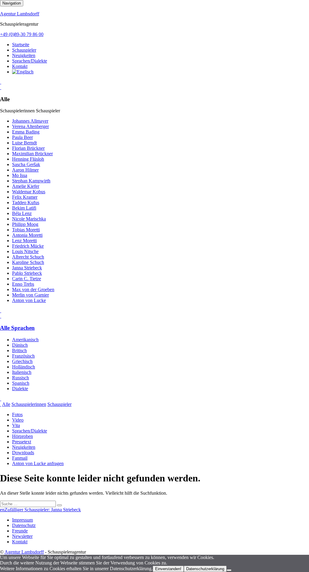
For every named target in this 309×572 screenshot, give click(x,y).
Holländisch (23, 366)
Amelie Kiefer (25, 186)
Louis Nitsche (25, 251)
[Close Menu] (0, 316)
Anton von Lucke (29, 300)
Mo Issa (19, 175)
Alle (6, 404)
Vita (16, 425)
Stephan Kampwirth (31, 180)
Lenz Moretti (24, 240)
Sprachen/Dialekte (29, 60)
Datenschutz (24, 525)
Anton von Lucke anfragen (38, 463)
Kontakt (19, 66)
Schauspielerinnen (28, 404)
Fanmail (19, 458)
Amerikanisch (25, 339)
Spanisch (20, 383)
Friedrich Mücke (28, 246)
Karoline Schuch (28, 262)
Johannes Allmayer (30, 121)
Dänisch (20, 345)
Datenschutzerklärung (205, 569)
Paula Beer (22, 137)
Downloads (23, 452)
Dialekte (20, 388)
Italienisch (21, 372)
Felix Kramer (24, 197)
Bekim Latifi (24, 207)
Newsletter (22, 536)
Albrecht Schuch (28, 256)
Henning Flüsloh (28, 159)
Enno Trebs (23, 284)
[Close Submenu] (0, 87)
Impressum (22, 519)
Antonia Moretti (27, 235)
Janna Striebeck (27, 267)
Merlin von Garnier (30, 294)
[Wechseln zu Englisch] (22, 71)
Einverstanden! (168, 569)
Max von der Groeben (33, 289)
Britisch (19, 350)
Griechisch (22, 361)
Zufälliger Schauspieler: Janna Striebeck (43, 509)
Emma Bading (26, 131)
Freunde (20, 530)
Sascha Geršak (26, 164)
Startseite (20, 44)
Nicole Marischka (29, 218)
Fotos (17, 414)
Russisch (20, 377)
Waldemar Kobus (28, 191)
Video (18, 420)
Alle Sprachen (17, 328)
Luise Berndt (24, 142)
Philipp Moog (25, 224)
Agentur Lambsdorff (19, 13)
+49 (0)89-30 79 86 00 (21, 34)
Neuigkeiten (23, 55)
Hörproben (22, 436)
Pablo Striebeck (27, 273)
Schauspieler (24, 50)
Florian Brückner (28, 148)
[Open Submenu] (0, 82)
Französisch (23, 355)
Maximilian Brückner (32, 153)
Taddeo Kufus (25, 202)
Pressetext (21, 441)
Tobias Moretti (26, 229)
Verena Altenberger (30, 126)
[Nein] (229, 570)
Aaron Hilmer (25, 169)
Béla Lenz (22, 213)
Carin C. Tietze (26, 278)
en (2, 509)
